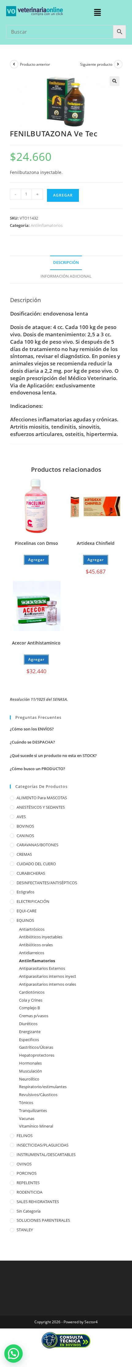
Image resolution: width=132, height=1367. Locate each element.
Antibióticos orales (36, 945)
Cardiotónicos (32, 992)
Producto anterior (35, 64)
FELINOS (25, 1135)
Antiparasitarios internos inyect (47, 976)
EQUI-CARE (27, 911)
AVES (21, 816)
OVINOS (24, 1164)
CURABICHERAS (31, 873)
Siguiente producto (96, 64)
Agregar (63, 195)
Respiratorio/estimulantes (43, 1086)
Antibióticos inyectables (40, 937)
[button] (97, 12)
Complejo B (29, 1007)
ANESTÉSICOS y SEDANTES (41, 807)
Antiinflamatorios (47, 225)
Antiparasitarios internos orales (47, 984)
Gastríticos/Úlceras (36, 1047)
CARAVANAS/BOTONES (37, 845)
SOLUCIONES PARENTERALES (43, 1220)
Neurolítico (29, 1079)
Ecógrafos (25, 892)
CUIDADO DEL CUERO (36, 863)
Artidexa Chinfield (96, 543)
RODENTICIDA (29, 1192)
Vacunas (26, 1118)
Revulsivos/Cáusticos (38, 1094)
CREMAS (24, 854)
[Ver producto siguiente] (118, 64)
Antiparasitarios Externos (42, 968)
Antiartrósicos (32, 929)
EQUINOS (25, 920)
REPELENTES (28, 1182)
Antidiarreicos (31, 952)
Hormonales (30, 1063)
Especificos (29, 1039)
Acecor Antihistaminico (36, 643)
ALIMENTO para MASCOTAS (42, 797)
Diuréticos (28, 1023)
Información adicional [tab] (66, 276)
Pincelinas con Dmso (36, 543)
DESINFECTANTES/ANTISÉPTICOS (47, 882)
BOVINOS (25, 826)
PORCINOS (27, 1173)
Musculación (30, 1071)
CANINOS (25, 835)
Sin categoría (29, 1211)
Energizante (30, 1031)
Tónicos (26, 1102)
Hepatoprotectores (36, 1055)
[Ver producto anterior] (14, 64)
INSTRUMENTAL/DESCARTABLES (46, 1154)
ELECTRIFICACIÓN (33, 901)
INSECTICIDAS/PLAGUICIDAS (42, 1145)
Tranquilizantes (33, 1110)
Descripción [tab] (66, 262)
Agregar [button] (95, 559)
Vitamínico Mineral (36, 1126)
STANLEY (25, 1229)
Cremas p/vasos (33, 1015)
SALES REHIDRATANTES (38, 1201)
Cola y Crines (30, 1000)
